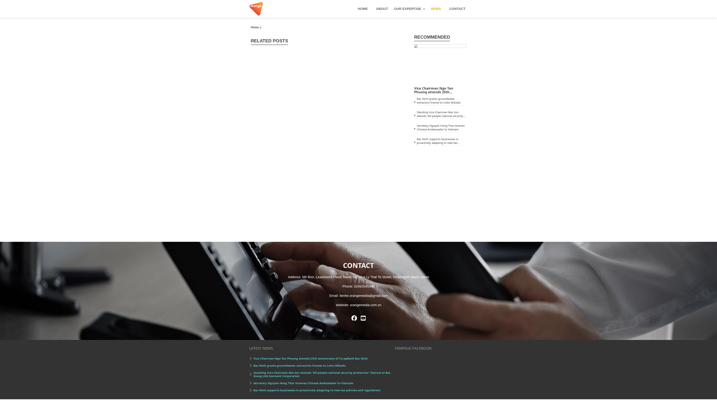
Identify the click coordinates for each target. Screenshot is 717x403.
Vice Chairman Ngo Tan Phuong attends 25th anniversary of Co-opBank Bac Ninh (439, 90)
